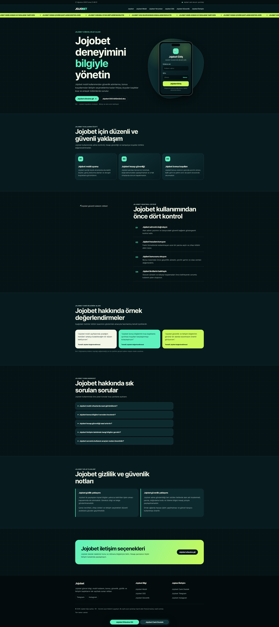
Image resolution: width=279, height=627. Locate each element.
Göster (185, 77)
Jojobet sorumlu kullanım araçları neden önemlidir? (102, 441)
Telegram (80, 597)
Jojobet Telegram (179, 593)
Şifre (175, 75)
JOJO (81, 8)
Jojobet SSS (169, 9)
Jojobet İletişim (198, 9)
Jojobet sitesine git (87, 99)
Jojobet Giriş (175, 84)
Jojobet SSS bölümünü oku (114, 99)
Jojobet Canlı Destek (180, 589)
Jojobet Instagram (179, 598)
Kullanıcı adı (167, 64)
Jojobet (131, 9)
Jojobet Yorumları (156, 9)
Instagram (93, 597)
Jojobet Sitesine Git (124, 622)
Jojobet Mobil (141, 9)
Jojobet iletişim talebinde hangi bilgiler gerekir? (100, 432)
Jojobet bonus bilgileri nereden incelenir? (98, 415)
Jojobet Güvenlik (183, 9)
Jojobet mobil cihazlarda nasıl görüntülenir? (98, 406)
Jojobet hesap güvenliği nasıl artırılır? (96, 423)
